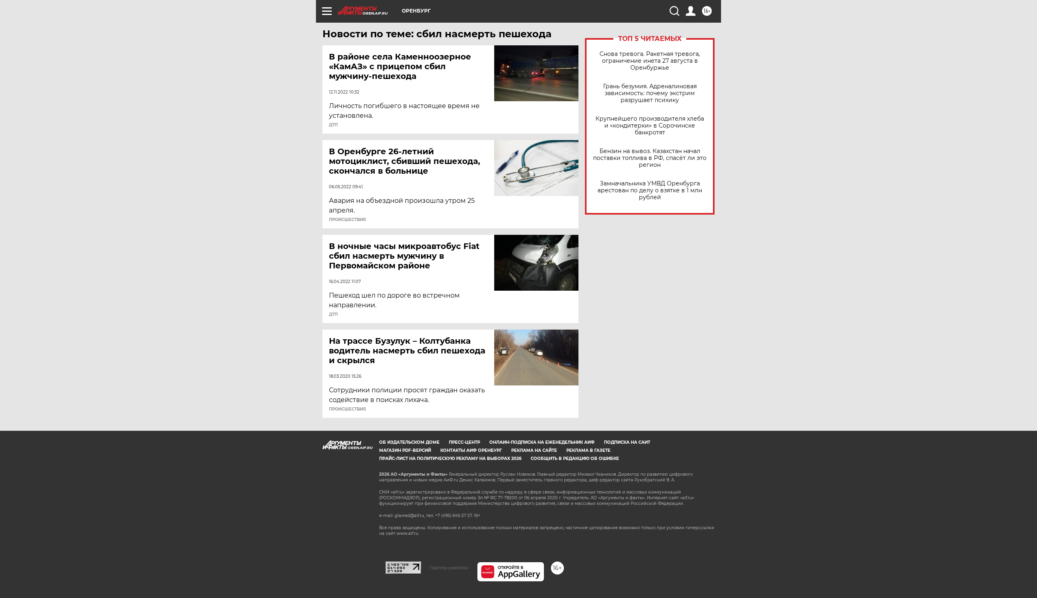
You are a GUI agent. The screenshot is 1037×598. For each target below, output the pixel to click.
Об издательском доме (409, 442)
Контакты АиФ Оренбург (471, 450)
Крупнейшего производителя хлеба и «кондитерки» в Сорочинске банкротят (649, 125)
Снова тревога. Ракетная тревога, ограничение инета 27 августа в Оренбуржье (650, 61)
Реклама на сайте (534, 450)
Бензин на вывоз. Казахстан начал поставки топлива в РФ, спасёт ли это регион (649, 158)
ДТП (333, 125)
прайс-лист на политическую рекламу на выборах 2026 (450, 458)
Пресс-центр (464, 442)
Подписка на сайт (627, 442)
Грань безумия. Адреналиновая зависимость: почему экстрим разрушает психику (650, 93)
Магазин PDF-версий (405, 450)
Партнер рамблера (449, 567)
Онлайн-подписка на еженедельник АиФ (542, 442)
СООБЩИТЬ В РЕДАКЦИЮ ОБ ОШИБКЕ (575, 458)
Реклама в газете (588, 450)
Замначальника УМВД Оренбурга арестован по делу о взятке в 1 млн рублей (649, 190)
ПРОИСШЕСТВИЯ (347, 220)
